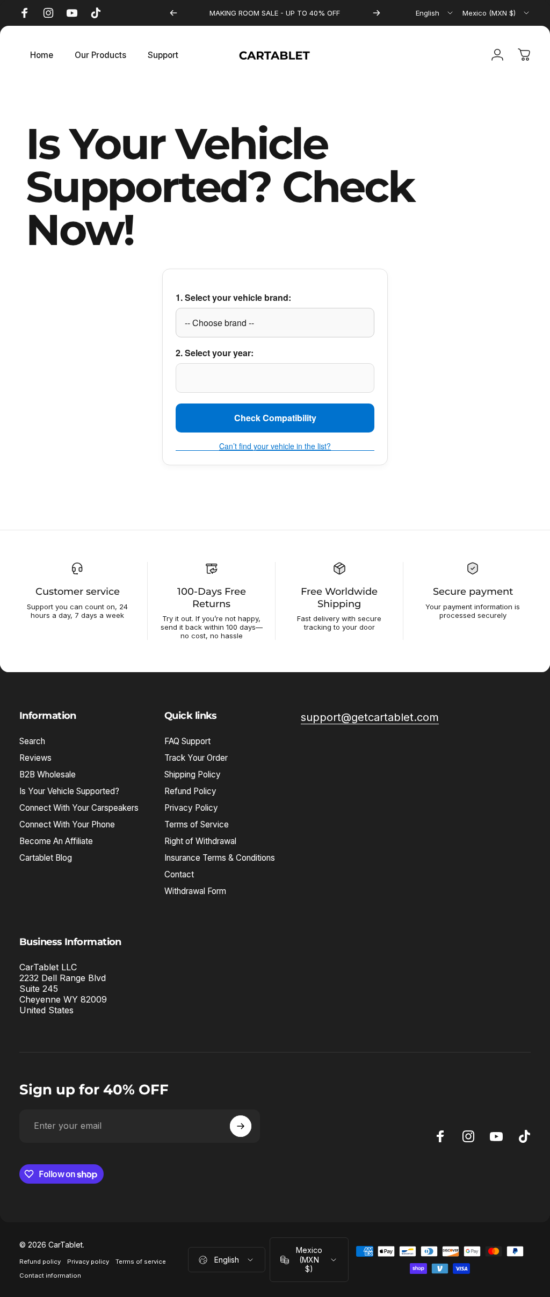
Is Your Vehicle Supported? (69, 791)
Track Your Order (196, 758)
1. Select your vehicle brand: (233, 297)
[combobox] (435, 13)
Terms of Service (196, 824)
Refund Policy (190, 791)
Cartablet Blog (45, 858)
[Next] (376, 13)
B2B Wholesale (47, 774)
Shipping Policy (192, 774)
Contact (179, 874)
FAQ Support (187, 741)
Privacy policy (88, 1261)
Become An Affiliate (56, 841)
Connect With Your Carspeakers (79, 808)
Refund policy (40, 1261)
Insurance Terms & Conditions (219, 858)
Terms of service (140, 1261)
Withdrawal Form (195, 891)
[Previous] (173, 13)
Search (32, 741)
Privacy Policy (191, 808)
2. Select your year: (215, 353)
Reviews (35, 758)
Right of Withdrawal (200, 841)
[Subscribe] (240, 1126)
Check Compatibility (275, 418)
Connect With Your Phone (67, 824)
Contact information (50, 1275)
